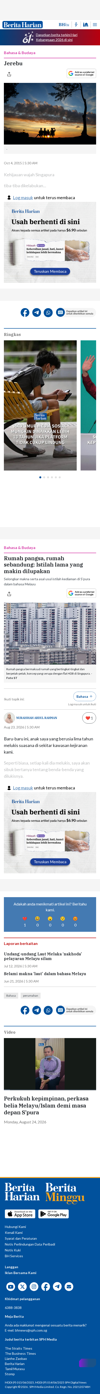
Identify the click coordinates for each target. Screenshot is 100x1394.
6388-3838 (13, 1308)
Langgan (11, 1267)
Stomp (10, 1374)
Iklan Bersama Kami (20, 1273)
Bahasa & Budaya (19, 52)
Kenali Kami (14, 1232)
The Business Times (20, 1353)
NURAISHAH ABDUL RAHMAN (36, 718)
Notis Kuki (13, 1250)
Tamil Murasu (15, 1369)
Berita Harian (15, 1364)
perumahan (30, 995)
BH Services (14, 1256)
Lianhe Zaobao (16, 1358)
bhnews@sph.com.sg (31, 1330)
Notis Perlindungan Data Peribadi (30, 1244)
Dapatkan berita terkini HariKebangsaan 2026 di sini (56, 37)
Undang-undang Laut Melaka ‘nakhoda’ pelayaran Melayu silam (43, 956)
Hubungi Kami (15, 1227)
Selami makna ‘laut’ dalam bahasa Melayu (45, 974)
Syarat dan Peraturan (21, 1238)
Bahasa (11, 995)
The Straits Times (18, 1348)
